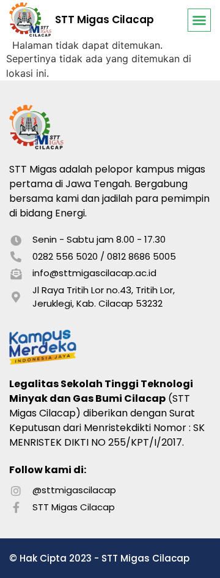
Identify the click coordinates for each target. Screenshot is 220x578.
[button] (199, 20)
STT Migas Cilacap (104, 19)
